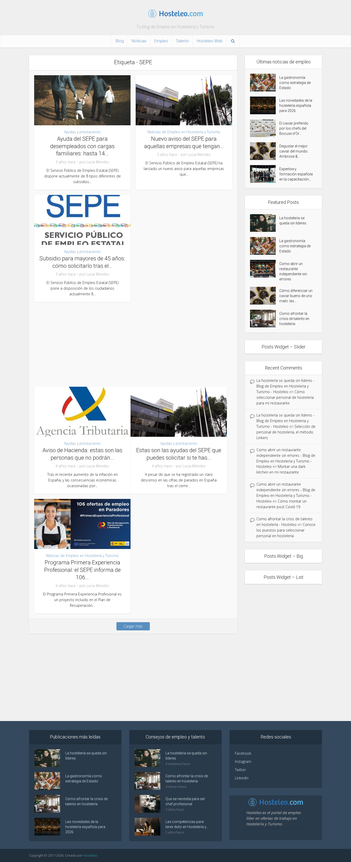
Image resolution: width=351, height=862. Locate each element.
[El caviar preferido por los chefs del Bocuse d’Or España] (264, 128)
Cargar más (133, 626)
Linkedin (241, 777)
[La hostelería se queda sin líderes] (264, 223)
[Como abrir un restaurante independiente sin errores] (264, 269)
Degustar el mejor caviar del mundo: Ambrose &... (293, 151)
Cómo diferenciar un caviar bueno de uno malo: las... (295, 296)
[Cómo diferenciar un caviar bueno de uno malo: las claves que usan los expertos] (264, 296)
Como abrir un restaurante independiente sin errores (293, 271)
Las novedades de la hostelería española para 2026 (295, 105)
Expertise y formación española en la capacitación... (296, 174)
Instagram (243, 761)
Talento (182, 41)
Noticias (139, 41)
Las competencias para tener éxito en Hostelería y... (186, 824)
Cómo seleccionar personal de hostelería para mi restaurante (285, 397)
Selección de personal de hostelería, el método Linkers (286, 432)
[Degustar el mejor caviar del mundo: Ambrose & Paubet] (264, 151)
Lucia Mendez (97, 162)
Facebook (243, 753)
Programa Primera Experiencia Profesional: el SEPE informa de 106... (82, 569)
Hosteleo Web (210, 41)
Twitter (240, 769)
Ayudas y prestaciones (82, 131)
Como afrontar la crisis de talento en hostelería (294, 318)
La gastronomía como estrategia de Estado (295, 82)
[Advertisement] (133, 343)
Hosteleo (90, 855)
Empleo (161, 41)
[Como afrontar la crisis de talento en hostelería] (264, 318)
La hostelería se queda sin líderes (292, 220)
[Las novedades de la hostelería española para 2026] (264, 105)
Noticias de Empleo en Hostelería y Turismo (183, 131)
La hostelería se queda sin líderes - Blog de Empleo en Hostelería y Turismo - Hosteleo (285, 386)
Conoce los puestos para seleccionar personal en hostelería (286, 530)
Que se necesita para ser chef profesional (185, 801)
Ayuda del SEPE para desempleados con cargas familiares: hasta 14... (82, 146)
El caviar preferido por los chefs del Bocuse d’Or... (293, 128)
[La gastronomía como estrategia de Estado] (264, 82)
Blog (120, 41)
